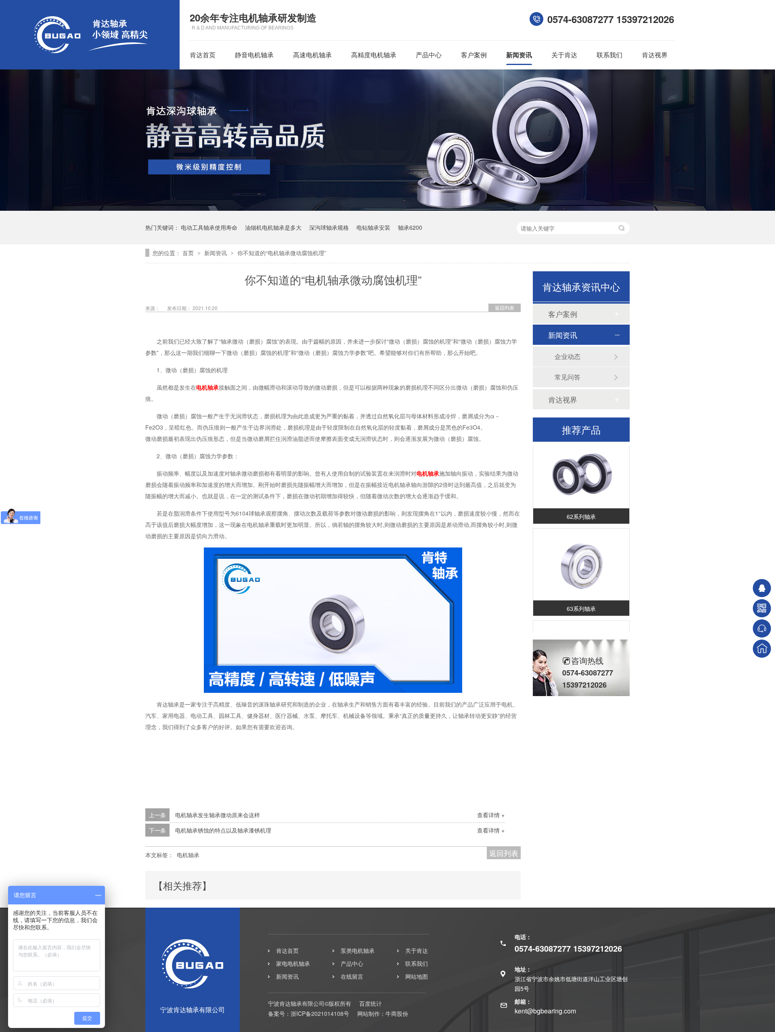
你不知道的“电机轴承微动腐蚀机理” (281, 253)
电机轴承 (207, 387)
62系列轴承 (581, 510)
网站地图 (416, 976)
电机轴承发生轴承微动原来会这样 (217, 815)
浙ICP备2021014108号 (320, 1013)
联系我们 (609, 54)
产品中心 (429, 54)
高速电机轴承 (312, 54)
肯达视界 (655, 54)
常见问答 (567, 377)
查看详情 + (491, 815)
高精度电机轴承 (373, 54)
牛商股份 (396, 1013)
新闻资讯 (519, 54)
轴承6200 (410, 227)
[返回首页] (762, 649)
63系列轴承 (581, 602)
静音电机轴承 (254, 54)
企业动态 (567, 356)
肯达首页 (203, 54)
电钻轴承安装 (373, 227)
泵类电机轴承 (358, 950)
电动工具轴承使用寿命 (209, 227)
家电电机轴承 (293, 963)
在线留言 (352, 976)
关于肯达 (564, 54)
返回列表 (504, 307)
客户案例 (474, 54)
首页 (188, 253)
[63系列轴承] (581, 558)
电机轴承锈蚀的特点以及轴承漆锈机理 (223, 830)
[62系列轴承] (581, 466)
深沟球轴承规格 (329, 227)
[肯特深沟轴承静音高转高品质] (387, 208)
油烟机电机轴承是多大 (273, 227)
